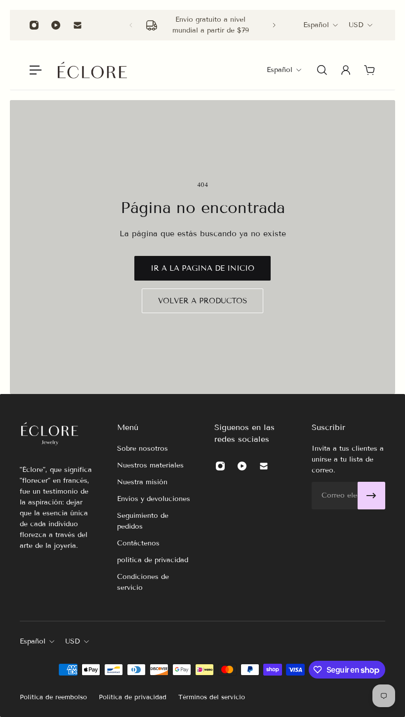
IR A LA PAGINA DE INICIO (202, 268)
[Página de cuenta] (346, 70)
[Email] (77, 25)
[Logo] (92, 70)
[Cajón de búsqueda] (322, 70)
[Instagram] (34, 25)
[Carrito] (369, 70)
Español (316, 25)
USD (356, 25)
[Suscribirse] (371, 495)
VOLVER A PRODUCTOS (202, 300)
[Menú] (35, 70)
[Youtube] (56, 25)
